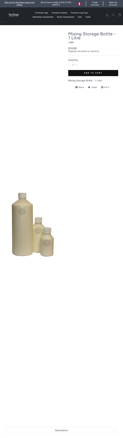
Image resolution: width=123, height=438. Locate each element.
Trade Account (95, 3)
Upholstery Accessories (43, 17)
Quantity (73, 60)
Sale (80, 17)
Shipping (72, 51)
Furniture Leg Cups (79, 13)
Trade (87, 17)
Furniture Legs (41, 13)
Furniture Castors (59, 13)
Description (61, 430)
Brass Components (65, 17)
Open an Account (113, 3)
